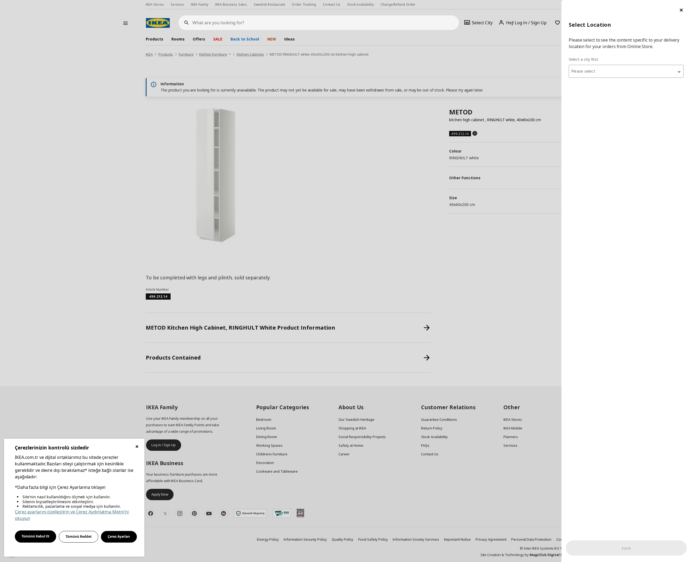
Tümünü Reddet (79, 536)
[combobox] (626, 71)
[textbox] (626, 71)
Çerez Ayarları (119, 536)
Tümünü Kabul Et (35, 536)
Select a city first (583, 59)
